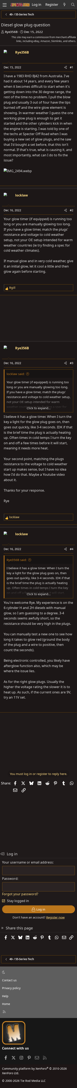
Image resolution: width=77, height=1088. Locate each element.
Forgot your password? (20, 894)
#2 (71, 210)
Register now (55, 917)
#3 (71, 363)
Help (5, 996)
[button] (38, 972)
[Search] (73, 4)
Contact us (9, 980)
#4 (71, 549)
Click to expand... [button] (39, 408)
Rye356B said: (17, 560)
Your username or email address (27, 862)
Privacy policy (11, 988)
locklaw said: (16, 374)
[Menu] (4, 5)
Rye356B (11, 32)
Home (6, 1004)
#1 (71, 67)
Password (9, 878)
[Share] (65, 67)
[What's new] (64, 4)
